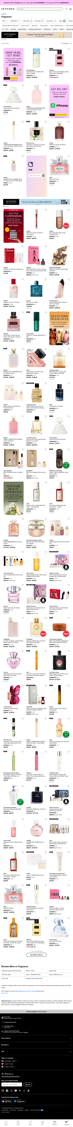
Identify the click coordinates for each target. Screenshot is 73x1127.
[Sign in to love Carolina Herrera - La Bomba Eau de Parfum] (22, 685)
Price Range (47, 29)
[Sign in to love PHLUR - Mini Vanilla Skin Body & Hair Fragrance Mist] (68, 210)
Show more (4, 993)
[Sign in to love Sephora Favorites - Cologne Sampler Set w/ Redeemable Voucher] (68, 786)
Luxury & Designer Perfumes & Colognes (22, 1004)
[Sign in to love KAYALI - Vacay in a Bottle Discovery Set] (45, 852)
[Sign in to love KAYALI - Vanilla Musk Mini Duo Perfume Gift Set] (68, 519)
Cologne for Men (17, 1001)
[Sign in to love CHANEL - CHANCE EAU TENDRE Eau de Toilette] (45, 819)
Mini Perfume (35, 1003)
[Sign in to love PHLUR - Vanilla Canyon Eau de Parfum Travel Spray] (68, 685)
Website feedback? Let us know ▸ (36, 1011)
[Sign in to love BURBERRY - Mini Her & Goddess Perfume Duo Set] (45, 449)
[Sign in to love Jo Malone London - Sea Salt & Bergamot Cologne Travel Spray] (45, 885)
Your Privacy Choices (35, 1110)
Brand (54, 29)
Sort (6, 29)
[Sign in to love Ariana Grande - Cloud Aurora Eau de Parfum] (68, 416)
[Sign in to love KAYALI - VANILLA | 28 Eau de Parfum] (68, 121)
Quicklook (36, 67)
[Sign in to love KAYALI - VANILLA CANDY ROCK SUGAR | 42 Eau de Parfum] (22, 416)
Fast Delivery (23, 29)
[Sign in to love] (22, 85)
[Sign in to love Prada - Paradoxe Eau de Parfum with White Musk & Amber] (45, 348)
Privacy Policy (4, 1110)
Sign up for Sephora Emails (9, 1080)
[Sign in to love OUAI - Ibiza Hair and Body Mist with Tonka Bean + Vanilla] (22, 852)
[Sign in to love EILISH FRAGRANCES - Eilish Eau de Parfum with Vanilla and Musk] (68, 246)
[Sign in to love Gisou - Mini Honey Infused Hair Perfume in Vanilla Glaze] (68, 718)
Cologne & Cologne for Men (47, 1003)
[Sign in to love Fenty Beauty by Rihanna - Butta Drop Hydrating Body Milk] (22, 786)
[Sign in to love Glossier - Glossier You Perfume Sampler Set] (22, 246)
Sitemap (27, 1110)
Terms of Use (13, 1110)
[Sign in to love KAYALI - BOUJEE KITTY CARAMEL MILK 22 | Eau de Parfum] (22, 348)
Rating (61, 29)
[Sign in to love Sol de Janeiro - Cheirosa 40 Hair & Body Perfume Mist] (22, 819)
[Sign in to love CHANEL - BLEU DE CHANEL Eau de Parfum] (45, 786)
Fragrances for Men (27, 1001)
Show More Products (36, 955)
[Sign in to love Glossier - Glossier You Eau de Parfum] (22, 279)
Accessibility (20, 1110)
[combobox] (40, 8)
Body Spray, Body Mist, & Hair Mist (21, 1003)
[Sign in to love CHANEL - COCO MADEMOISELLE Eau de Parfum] (22, 519)
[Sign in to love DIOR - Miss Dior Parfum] (22, 885)
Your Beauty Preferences (34, 29)
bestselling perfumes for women (27, 991)
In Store (14, 29)
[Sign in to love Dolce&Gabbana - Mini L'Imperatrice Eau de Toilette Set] (22, 449)
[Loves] (66, 8)
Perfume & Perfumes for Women (43, 1001)
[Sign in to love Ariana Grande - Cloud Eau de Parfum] (68, 918)
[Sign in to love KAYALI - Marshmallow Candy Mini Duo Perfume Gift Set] (22, 383)
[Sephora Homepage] (8, 9)
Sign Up (27, 1084)
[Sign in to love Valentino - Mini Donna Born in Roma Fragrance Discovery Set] (68, 885)
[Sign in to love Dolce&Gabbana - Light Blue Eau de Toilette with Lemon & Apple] (45, 49)
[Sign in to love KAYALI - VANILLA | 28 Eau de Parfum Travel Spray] (45, 210)
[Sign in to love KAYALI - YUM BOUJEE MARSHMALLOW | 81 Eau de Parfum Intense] (45, 85)
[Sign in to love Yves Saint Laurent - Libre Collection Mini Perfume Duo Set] (22, 552)
